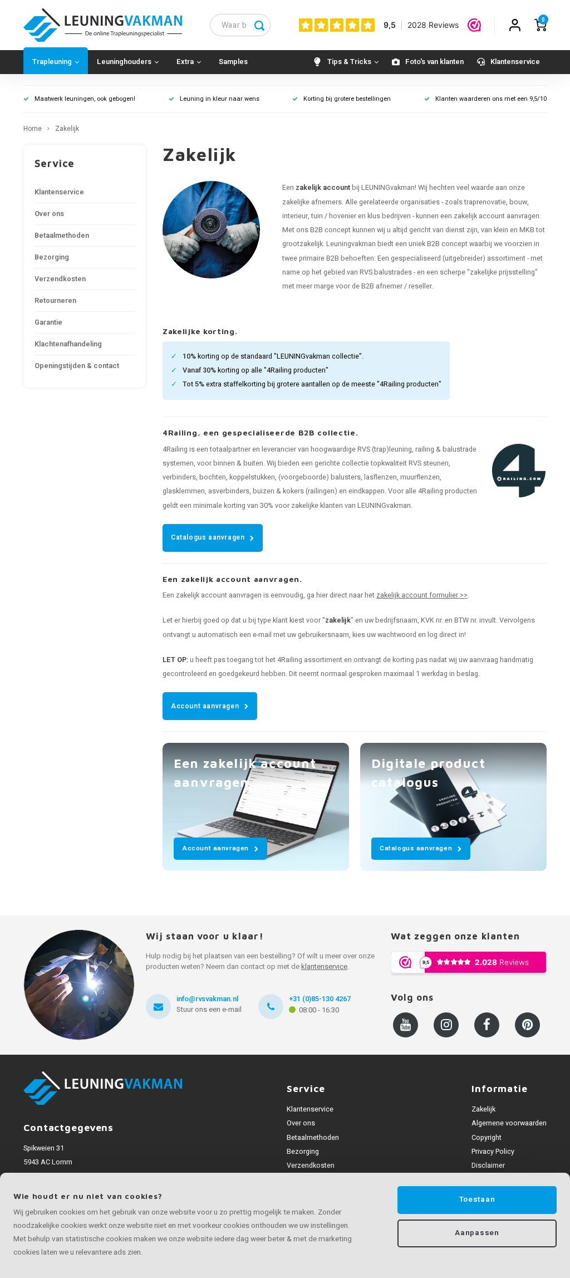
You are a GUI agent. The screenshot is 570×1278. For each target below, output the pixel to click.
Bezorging (52, 257)
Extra (185, 61)
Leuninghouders (124, 61)
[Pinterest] (527, 1024)
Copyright (486, 1138)
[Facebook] (486, 1024)
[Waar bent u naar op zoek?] (259, 25)
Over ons (49, 214)
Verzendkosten (60, 279)
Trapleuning (52, 61)
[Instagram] (446, 1024)
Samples (233, 61)
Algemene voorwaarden (509, 1123)
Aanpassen (477, 1232)
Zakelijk (67, 129)
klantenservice (324, 966)
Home (32, 129)
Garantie (48, 322)
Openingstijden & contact (77, 366)
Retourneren (55, 301)
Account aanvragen (205, 706)
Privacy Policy (492, 1152)
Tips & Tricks (349, 61)
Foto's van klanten (434, 61)
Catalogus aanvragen (207, 537)
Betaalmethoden (62, 236)
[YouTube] (405, 1024)
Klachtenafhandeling (68, 344)
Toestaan (477, 1199)
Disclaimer (488, 1166)
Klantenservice (515, 61)
